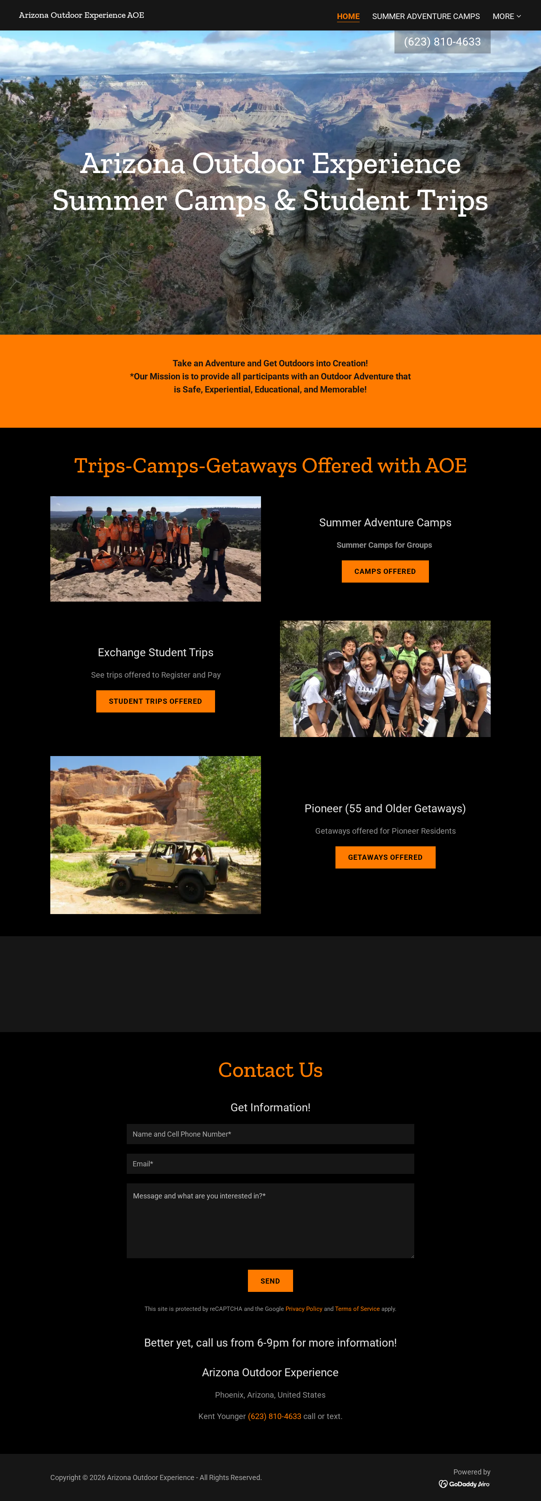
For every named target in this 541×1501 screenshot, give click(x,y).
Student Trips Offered (155, 701)
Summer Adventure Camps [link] (426, 16)
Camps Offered (385, 571)
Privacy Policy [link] (304, 1308)
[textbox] (270, 1134)
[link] (81, 15)
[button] (507, 16)
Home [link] (348, 16)
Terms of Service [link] (357, 1308)
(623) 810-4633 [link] (442, 41)
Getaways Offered (385, 857)
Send (270, 1281)
